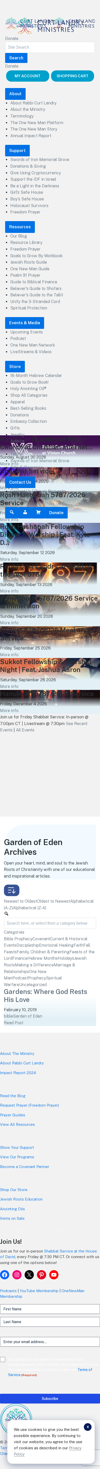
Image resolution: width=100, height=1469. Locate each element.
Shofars (17, 447)
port (30, 1147)
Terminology (22, 116)
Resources (20, 226)
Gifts (15, 428)
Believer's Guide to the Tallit (36, 295)
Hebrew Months (42, 958)
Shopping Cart (72, 76)
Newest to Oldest (20, 901)
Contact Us (20, 482)
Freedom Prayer (25, 212)
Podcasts (8, 1291)
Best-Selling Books (28, 408)
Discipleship (27, 945)
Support (17, 150)
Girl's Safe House (26, 192)
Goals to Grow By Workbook (36, 255)
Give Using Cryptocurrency (35, 172)
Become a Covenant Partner (24, 1166)
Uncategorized (33, 984)
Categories (14, 932)
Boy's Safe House (27, 199)
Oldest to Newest (53, 901)
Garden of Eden (27, 1016)
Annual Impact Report (30, 135)
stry (30, 1053)
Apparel (17, 401)
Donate (11, 38)
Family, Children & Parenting (43, 951)
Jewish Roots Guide (28, 262)
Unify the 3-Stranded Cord (35, 301)
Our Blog (18, 236)
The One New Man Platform (36, 122)
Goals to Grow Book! (29, 382)
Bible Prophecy (18, 938)
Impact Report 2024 (18, 1073)
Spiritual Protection (28, 308)
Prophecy (37, 978)
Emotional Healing (56, 945)
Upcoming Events (26, 332)
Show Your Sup (13, 1147)
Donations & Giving (28, 166)
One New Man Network (32, 345)
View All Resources (17, 1124)
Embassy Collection (28, 421)
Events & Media (24, 322)
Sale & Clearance (26, 467)
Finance (19, 958)
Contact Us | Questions (31, 497)
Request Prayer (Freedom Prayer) (29, 1105)
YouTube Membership (39, 1291)
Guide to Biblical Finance (33, 281)
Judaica (17, 441)
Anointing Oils (12, 1209)
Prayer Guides (12, 1115)
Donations (19, 415)
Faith (78, 945)
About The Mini (13, 1053)
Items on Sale (12, 1218)
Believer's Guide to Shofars (36, 288)
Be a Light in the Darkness (34, 185)
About (15, 93)
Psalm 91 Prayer (25, 275)
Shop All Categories (28, 395)
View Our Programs (17, 1157)
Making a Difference (34, 965)
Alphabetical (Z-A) (29, 907)
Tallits (16, 454)
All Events (25, 730)
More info (9, 519)
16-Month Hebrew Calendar (36, 375)
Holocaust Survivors (29, 205)
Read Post (13, 1022)
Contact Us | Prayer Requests (38, 491)
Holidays (66, 958)
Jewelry (17, 434)
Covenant (41, 938)
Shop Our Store (13, 1189)
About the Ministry (27, 109)
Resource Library (26, 242)
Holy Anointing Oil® (28, 388)
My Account (28, 76)
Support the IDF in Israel (33, 179)
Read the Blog (12, 1096)
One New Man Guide (29, 268)
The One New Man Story (33, 129)
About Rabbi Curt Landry (33, 103)
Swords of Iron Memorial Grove (39, 159)
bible (8, 1016)
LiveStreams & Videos (31, 351)
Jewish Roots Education (21, 1199)
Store (15, 366)
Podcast (18, 338)
